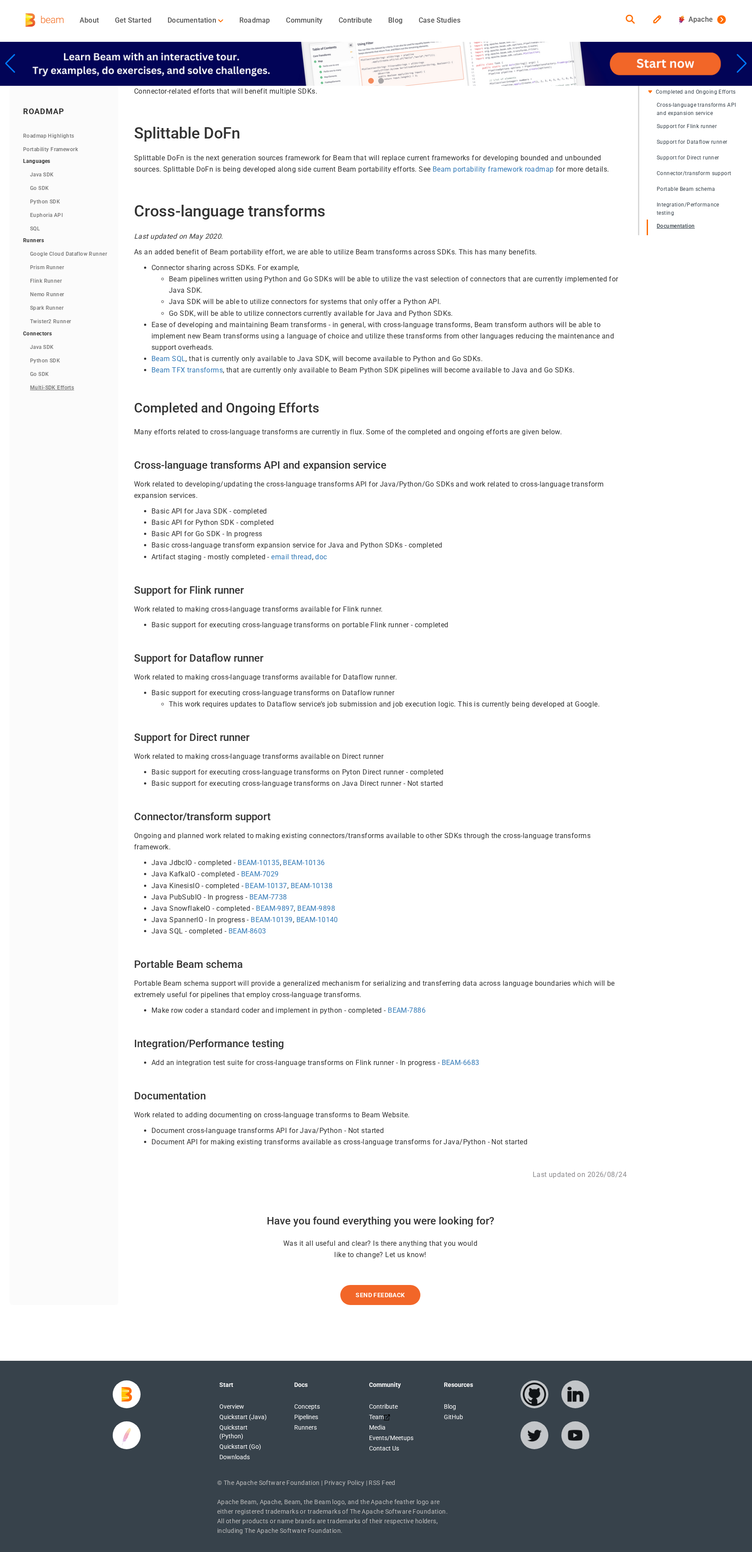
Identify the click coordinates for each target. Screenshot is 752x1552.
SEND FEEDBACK (380, 1295)
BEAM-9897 (275, 908)
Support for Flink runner (687, 126)
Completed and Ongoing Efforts (695, 92)
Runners (305, 1427)
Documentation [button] (193, 20)
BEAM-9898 (316, 908)
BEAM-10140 (317, 920)
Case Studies (439, 20)
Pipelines (306, 1416)
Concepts (307, 1406)
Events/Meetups (391, 1437)
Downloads (234, 1457)
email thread (291, 557)
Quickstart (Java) (243, 1416)
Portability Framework (50, 149)
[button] (371, 81)
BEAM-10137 (266, 886)
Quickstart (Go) (240, 1446)
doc (321, 557)
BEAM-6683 (461, 1062)
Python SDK (45, 202)
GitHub (453, 1416)
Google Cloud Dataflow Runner (68, 254)
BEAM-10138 (311, 886)
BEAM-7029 (260, 874)
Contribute (355, 20)
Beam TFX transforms (187, 370)
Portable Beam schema (686, 189)
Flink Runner (46, 281)
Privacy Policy (344, 1482)
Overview (231, 1406)
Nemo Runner (47, 294)
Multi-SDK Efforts (52, 388)
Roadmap (254, 20)
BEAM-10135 (258, 863)
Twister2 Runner (50, 321)
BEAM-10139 (271, 920)
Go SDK (39, 188)
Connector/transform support (694, 173)
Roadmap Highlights (48, 136)
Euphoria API (46, 215)
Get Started (133, 20)
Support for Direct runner (688, 157)
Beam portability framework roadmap (493, 169)
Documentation (676, 226)
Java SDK (42, 175)
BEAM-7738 (268, 897)
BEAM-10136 (304, 863)
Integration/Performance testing (688, 208)
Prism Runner (47, 267)
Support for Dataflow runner (692, 142)
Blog (395, 20)
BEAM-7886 (407, 1010)
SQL (35, 229)
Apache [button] (699, 19)
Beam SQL (168, 359)
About (89, 20)
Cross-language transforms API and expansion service (696, 108)
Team (376, 1416)
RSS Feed (382, 1482)
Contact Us (384, 1448)
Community (304, 20)
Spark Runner (47, 308)
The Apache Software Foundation (272, 1482)
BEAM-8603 (247, 931)
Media (377, 1427)
